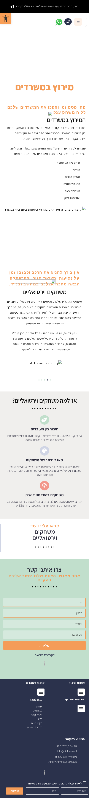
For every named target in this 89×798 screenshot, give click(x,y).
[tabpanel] (44, 363)
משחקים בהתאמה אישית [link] (44, 494)
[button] (78, 22)
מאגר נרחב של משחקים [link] (44, 460)
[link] (5, 18)
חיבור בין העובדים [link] (45, 429)
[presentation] (50, 380)
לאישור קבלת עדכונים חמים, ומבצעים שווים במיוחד (55, 783)
